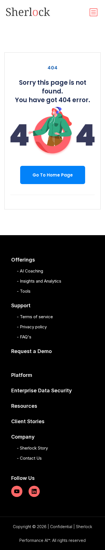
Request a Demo (31, 351)
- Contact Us (29, 458)
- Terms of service (35, 316)
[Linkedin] (34, 491)
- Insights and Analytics (39, 281)
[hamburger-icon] (93, 13)
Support (21, 305)
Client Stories (28, 421)
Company (23, 437)
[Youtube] (16, 491)
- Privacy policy (32, 326)
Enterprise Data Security (41, 390)
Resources (24, 406)
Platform (21, 375)
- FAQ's (24, 337)
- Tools (24, 291)
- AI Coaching (30, 271)
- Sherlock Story (32, 448)
